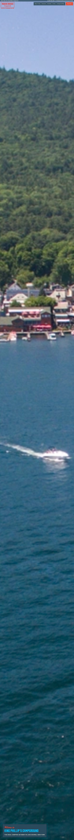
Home (2, 0)
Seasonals (44, 3)
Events (54, 3)
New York (5, 0)
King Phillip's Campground (13, 0)
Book (69, 3)
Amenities (49, 3)
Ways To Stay (37, 3)
